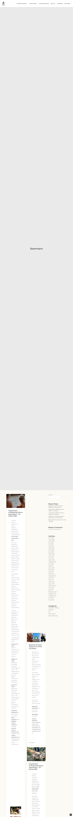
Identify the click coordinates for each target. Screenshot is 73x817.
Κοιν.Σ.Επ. (53, 3)
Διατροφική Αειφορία (22, 3)
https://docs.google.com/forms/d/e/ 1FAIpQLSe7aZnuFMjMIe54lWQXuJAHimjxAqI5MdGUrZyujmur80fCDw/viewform (36, 728)
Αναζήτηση (50, 494)
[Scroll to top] (71, 814)
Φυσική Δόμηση (33, 3)
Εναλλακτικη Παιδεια (44, 3)
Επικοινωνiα (60, 3)
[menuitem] (22, 3)
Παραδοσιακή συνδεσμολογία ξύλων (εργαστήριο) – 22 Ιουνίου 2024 (36, 766)
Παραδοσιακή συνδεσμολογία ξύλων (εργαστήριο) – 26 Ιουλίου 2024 (15, 513)
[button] (15, 501)
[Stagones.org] (3, 3)
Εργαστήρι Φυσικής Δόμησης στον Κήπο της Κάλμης (35, 646)
